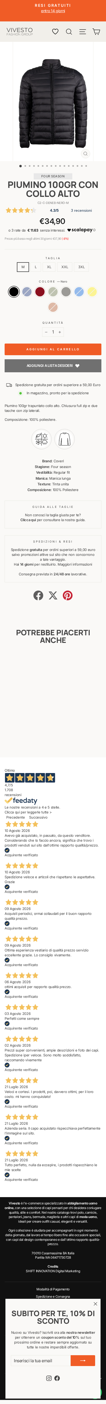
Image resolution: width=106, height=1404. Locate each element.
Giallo (92, 291)
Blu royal (79, 291)
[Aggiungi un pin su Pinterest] (68, 595)
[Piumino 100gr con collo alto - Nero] (10, 734)
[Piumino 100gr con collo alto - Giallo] (23, 739)
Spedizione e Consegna (53, 1296)
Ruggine (53, 307)
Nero (13, 291)
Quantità (53, 322)
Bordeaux (40, 291)
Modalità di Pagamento (53, 1289)
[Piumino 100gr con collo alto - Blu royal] (17, 739)
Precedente (15, 817)
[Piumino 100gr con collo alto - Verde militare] (29, 734)
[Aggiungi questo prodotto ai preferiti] (30, 661)
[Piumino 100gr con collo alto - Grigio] (35, 734)
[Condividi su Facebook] (38, 595)
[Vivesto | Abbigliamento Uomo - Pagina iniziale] (20, 31)
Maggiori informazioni (75, 564)
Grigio (66, 291)
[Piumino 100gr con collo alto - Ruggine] (29, 739)
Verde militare (53, 291)
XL (49, 267)
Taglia (53, 258)
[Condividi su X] (53, 595)
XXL (64, 267)
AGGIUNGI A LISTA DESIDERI (50, 365)
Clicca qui (28, 520)
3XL (81, 267)
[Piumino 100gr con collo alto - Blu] (17, 734)
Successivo (38, 817)
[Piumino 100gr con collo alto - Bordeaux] (23, 734)
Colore (53, 281)
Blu (26, 291)
